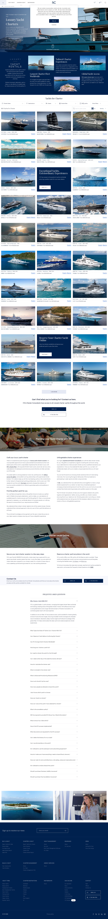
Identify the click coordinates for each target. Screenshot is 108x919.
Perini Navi (9, 160)
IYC (2, 6)
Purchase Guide (6, 848)
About (45, 844)
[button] (12, 103)
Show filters (95, 103)
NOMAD (39, 384)
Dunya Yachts (81, 327)
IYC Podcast (67, 900)
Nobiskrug (9, 271)
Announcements (68, 887)
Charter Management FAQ (29, 870)
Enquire (33, 133)
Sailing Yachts (5, 885)
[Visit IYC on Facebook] (93, 914)
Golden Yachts (82, 132)
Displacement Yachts (7, 887)
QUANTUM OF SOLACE (42, 301)
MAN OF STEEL (40, 162)
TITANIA (75, 273)
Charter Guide (26, 848)
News (66, 885)
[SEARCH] (105, 2)
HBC (74, 162)
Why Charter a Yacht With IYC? (38, 601)
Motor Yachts (5, 883)
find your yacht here (14, 38)
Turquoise (45, 299)
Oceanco (45, 132)
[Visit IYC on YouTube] (99, 914)
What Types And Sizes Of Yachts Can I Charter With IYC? (46, 630)
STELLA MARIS (40, 329)
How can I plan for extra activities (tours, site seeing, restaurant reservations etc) (52, 760)
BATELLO (3, 217)
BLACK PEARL (40, 134)
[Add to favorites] (34, 113)
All (23, 900)
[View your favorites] (94, 2)
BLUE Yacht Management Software (52, 848)
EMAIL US (44, 187)
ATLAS (74, 245)
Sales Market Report (7, 850)
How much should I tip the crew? (39, 681)
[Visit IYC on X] (96, 914)
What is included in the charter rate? (40, 670)
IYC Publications (68, 898)
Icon (80, 215)
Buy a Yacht (12, 2)
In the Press (67, 894)
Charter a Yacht (21, 2)
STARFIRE (3, 301)
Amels (44, 243)
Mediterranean (26, 887)
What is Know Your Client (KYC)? (39, 720)
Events (66, 889)
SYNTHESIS (39, 245)
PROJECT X (75, 134)
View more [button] (45, 354)
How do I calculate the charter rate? (40, 664)
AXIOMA (75, 329)
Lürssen (9, 132)
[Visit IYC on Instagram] (105, 914)
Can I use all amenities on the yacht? (40, 743)
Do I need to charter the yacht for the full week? (43, 653)
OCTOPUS (3, 134)
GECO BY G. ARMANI (6, 356)
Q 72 (74, 301)
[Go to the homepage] (54, 2)
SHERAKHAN (4, 384)
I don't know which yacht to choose (40, 692)
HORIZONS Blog (68, 896)
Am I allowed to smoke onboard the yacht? (42, 765)
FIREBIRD (75, 384)
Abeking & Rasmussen (82, 160)
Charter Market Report (28, 852)
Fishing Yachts (5, 894)
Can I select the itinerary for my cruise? (41, 737)
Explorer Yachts (6, 900)
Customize (54, 24)
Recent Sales (5, 846)
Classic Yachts (5, 898)
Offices (87, 885)
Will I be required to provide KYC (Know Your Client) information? (48, 715)
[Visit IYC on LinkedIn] (102, 914)
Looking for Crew (89, 846)
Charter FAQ (26, 850)
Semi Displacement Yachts (8, 889)
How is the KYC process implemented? (41, 726)
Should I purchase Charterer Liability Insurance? (43, 771)
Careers (66, 892)
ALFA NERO (4, 189)
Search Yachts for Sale (7, 844)
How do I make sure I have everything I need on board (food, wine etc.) (50, 754)
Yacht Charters (26, 846)
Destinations (31, 2)
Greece (25, 889)
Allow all (54, 21)
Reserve (69, 133)
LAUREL (39, 273)
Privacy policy (50, 914)
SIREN (2, 273)
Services (46, 846)
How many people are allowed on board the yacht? (44, 687)
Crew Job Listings (89, 848)
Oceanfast (44, 382)
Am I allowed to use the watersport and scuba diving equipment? (48, 748)
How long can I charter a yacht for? (40, 647)
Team (86, 883)
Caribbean (75, 561)
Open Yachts (5, 892)
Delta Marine (45, 271)
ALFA (74, 356)
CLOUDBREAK (4, 245)
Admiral (8, 354)
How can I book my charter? (38, 698)
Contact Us (88, 887)
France (24, 894)
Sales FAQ (4, 852)
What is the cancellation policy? (39, 709)
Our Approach (68, 883)
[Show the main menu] (3, 2)
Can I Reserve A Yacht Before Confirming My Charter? (45, 636)
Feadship (81, 382)
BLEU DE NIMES (5, 329)
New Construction (6, 866)
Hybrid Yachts (5, 896)
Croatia (24, 892)
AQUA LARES (76, 217)
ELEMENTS (75, 189)
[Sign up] (65, 830)
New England (26, 898)
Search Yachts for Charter (29, 844)
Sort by (102, 108)
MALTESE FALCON (5, 162)
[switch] (84, 103)
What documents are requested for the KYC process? (45, 731)
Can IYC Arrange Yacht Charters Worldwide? (42, 641)
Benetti (80, 354)
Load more (54, 391)
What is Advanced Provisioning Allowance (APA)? (44, 675)
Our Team (46, 850)
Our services (68, 846)
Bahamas (83, 561)
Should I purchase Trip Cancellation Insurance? (43, 777)
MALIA (38, 217)
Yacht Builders (5, 868)
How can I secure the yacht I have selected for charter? (45, 703)
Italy (24, 896)
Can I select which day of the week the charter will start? (46, 658)
